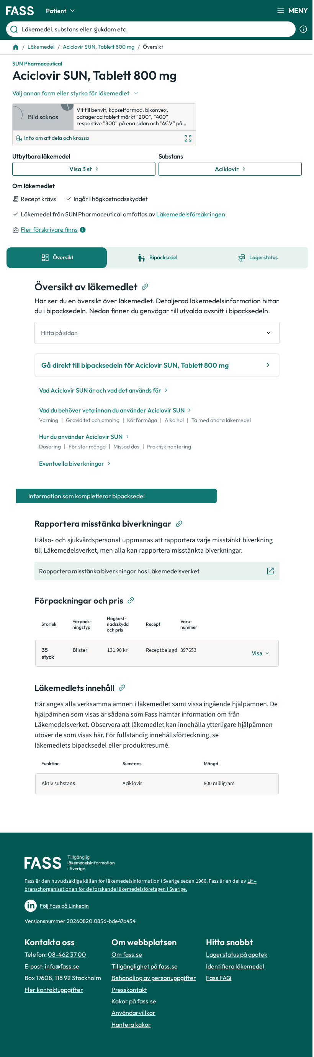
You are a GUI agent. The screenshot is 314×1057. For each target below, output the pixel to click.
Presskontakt (129, 989)
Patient (56, 11)
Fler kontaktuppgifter (54, 989)
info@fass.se (62, 966)
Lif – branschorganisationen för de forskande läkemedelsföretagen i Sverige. (141, 885)
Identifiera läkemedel (235, 966)
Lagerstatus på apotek (236, 954)
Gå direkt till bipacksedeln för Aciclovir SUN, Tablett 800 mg (135, 365)
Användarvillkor (133, 1012)
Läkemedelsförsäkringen (190, 214)
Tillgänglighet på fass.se (144, 966)
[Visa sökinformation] (303, 29)
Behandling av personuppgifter (153, 978)
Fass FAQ (218, 978)
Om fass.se (126, 954)
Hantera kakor (131, 1024)
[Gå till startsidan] (20, 10)
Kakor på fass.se (133, 1001)
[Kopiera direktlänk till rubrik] (145, 286)
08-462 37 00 (67, 954)
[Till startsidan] (15, 47)
